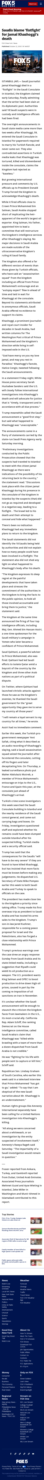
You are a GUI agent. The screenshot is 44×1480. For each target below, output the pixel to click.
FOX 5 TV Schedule (27, 1339)
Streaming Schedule (6, 1287)
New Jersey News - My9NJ (9, 1403)
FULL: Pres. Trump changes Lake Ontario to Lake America (14, 1219)
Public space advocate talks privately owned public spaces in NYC (14, 1262)
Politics (4, 1302)
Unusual (5, 1313)
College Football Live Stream (26, 1406)
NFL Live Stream (26, 1402)
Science (5, 1315)
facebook (11, 1454)
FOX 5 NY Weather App (27, 1299)
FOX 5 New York (7, 43)
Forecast (23, 1284)
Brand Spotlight (26, 1390)
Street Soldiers (25, 1379)
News (15, 43)
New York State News (8, 1295)
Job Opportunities (26, 1349)
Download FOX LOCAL (26, 1345)
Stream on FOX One (25, 1397)
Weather (24, 1280)
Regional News (6, 1397)
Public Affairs (25, 1352)
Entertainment (7, 1310)
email (33, 1454)
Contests (23, 1358)
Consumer (6, 1376)
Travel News (25, 1295)
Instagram (15, 1454)
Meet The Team (26, 1336)
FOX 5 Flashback (26, 1384)
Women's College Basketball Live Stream (26, 1431)
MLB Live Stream (26, 1410)
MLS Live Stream (26, 1441)
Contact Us (24, 1355)
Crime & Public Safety (7, 1306)
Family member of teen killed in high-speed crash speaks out (13, 1250)
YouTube (24, 1454)
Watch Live (33, 4)
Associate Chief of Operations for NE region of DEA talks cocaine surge (15, 1240)
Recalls (4, 1379)
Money (5, 1372)
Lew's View (24, 1381)
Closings (23, 1286)
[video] (36, 1220)
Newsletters (6, 1321)
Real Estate (6, 1390)
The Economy (7, 1384)
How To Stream (26, 1333)
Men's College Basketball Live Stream (26, 1424)
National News (7, 1299)
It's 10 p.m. (24, 1366)
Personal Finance (8, 1387)
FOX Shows (24, 1342)
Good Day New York (7, 1331)
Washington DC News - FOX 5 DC (8, 1415)
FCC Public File (25, 1361)
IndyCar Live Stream (24, 1418)
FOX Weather (25, 1303)
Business (5, 1381)
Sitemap (5, 1324)
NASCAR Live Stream (25, 1414)
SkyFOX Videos (25, 1387)
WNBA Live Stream (24, 1438)
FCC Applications (26, 1363)
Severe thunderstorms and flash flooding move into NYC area (14, 1230)
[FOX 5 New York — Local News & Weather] (8, 4)
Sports (4, 1318)
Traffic (22, 1292)
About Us (25, 1330)
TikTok (20, 1454)
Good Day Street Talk (8, 1337)
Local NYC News (8, 1291)
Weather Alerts (25, 1289)
